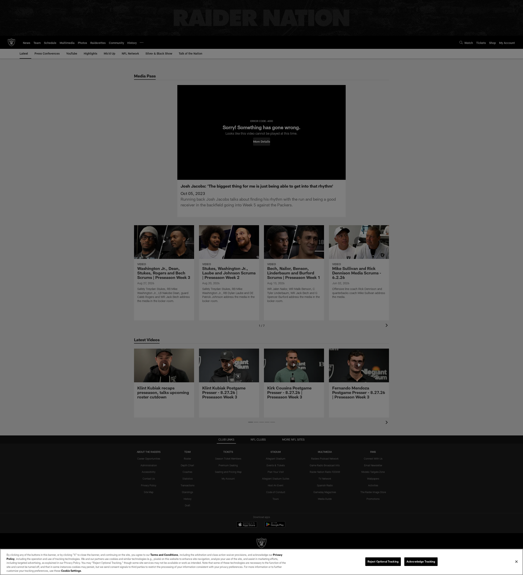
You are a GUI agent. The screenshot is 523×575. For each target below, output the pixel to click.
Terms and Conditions (164, 554)
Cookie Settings (71, 570)
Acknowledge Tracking (421, 561)
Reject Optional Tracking (383, 561)
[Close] (516, 561)
